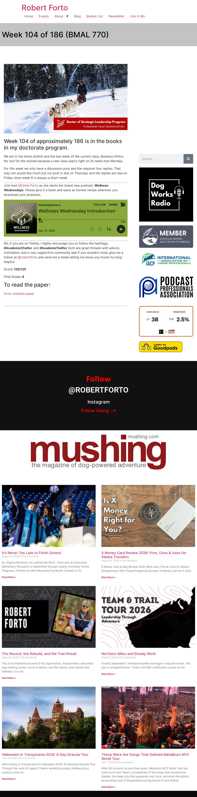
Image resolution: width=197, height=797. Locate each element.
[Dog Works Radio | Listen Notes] (166, 335)
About (58, 16)
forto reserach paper (19, 294)
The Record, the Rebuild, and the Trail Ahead (39, 654)
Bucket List (95, 16)
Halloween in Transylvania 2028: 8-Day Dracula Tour (45, 755)
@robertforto (27, 257)
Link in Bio (137, 16)
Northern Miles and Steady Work (128, 654)
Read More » (9, 577)
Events (44, 16)
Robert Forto (45, 7)
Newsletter (116, 16)
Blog (77, 16)
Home (28, 16)
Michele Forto (28, 185)
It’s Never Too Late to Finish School (31, 553)
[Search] (188, 159)
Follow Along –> (98, 410)
